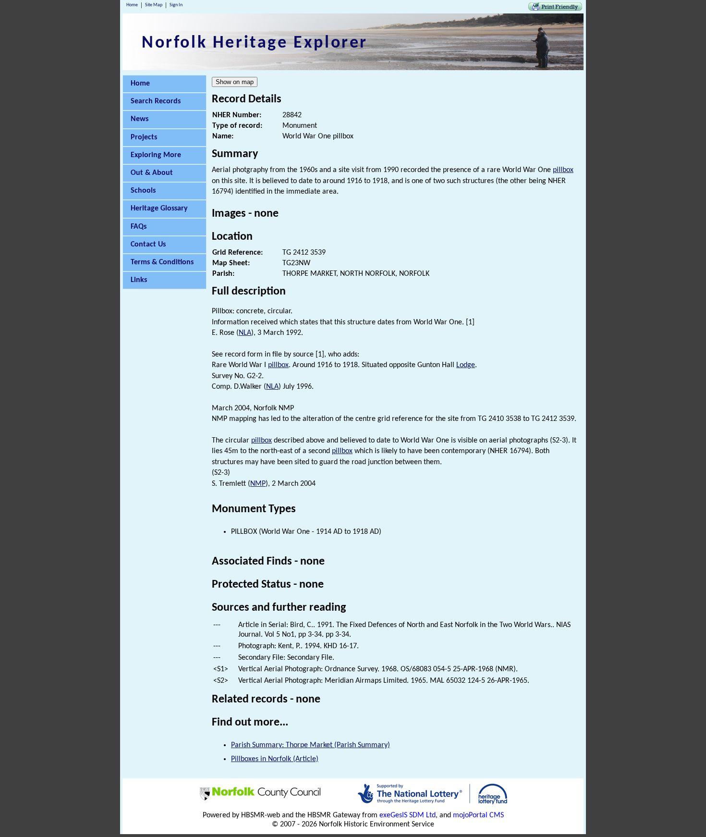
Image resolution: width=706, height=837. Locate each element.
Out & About (152, 173)
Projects (144, 137)
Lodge (465, 365)
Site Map (153, 5)
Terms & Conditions (162, 262)
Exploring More (156, 155)
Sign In (176, 5)
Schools (143, 191)
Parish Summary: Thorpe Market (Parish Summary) (310, 745)
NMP (258, 484)
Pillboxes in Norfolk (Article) (274, 759)
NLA (245, 333)
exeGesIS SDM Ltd (407, 815)
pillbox (563, 170)
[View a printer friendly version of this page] (555, 8)
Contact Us (148, 244)
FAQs (138, 227)
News (139, 119)
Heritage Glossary (159, 208)
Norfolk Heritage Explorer (255, 43)
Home (132, 5)
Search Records (156, 101)
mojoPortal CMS (478, 815)
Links (139, 280)
